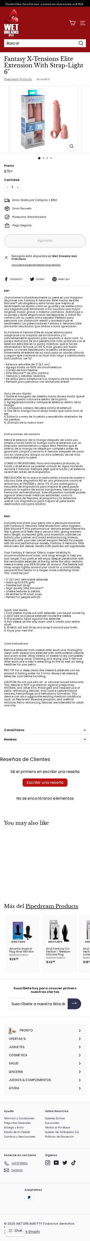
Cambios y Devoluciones (19, 1136)
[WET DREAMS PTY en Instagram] (47, 1162)
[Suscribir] (74, 1003)
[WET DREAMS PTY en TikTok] (73, 1162)
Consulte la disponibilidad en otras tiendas (36, 265)
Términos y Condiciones (19, 1118)
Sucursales (52, 1123)
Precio (9, 165)
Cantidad (11, 179)
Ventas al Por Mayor (58, 1127)
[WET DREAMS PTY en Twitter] (64, 1162)
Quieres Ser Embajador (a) (62, 1132)
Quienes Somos (55, 1118)
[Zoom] (71, 146)
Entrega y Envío (14, 1127)
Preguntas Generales (17, 1123)
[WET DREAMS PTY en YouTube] (56, 1162)
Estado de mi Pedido (17, 1132)
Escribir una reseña (45, 782)
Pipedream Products (18, 79)
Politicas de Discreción (59, 1136)
